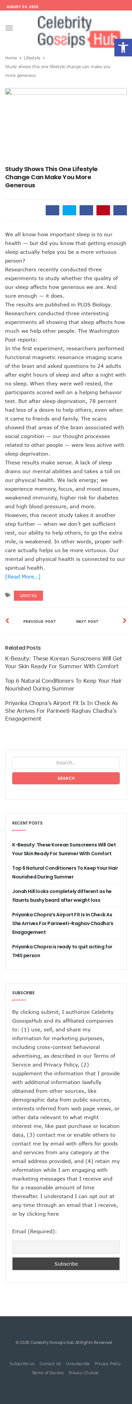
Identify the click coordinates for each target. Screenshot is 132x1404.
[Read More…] (23, 576)
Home (11, 57)
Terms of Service (48, 1372)
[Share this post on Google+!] (86, 210)
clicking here (43, 1214)
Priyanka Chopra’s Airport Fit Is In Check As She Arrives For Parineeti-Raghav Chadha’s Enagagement (61, 711)
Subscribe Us (22, 1363)
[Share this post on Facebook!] (52, 210)
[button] (123, 47)
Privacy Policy (61, 1064)
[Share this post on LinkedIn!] (120, 210)
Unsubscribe (78, 1363)
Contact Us (50, 1363)
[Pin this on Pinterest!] (103, 210)
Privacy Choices (83, 1372)
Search (66, 778)
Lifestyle (32, 57)
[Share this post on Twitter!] (69, 210)
